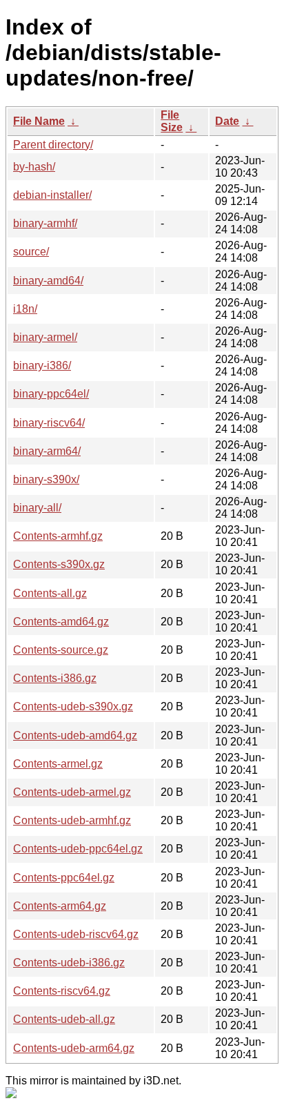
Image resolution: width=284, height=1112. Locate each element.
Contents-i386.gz (55, 678)
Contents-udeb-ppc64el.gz (78, 849)
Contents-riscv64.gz (61, 991)
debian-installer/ (52, 195)
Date (227, 121)
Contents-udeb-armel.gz (72, 792)
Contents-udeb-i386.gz (69, 962)
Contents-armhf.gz (58, 536)
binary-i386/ (42, 365)
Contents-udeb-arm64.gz (73, 1048)
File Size (172, 121)
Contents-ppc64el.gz (63, 878)
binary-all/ (37, 508)
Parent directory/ (53, 144)
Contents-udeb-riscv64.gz (76, 934)
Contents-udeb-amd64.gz (75, 735)
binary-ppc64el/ (51, 394)
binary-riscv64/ (49, 423)
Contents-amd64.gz (61, 621)
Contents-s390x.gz (59, 564)
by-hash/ (34, 167)
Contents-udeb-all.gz (64, 1019)
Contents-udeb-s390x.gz (73, 706)
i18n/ (25, 309)
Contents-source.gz (60, 650)
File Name (39, 121)
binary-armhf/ (45, 223)
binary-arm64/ (47, 451)
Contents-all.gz (50, 593)
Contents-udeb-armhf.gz (72, 820)
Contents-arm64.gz (59, 906)
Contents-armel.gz (58, 764)
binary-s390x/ (46, 479)
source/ (31, 251)
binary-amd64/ (48, 280)
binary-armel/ (45, 337)
